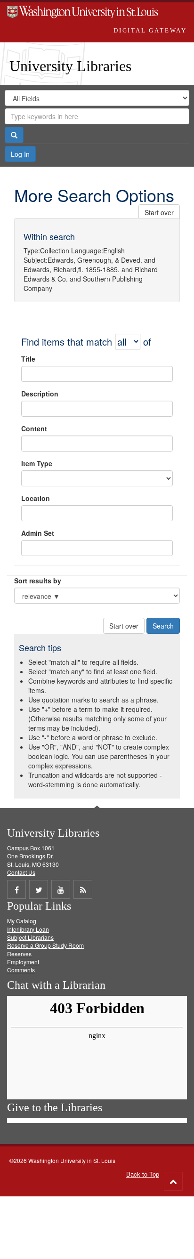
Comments (21, 970)
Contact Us (21, 872)
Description (39, 393)
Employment (23, 962)
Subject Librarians (30, 937)
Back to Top (142, 1174)
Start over (159, 212)
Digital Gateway (150, 30)
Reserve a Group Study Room (45, 945)
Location (35, 498)
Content (34, 428)
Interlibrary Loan (28, 929)
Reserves (19, 954)
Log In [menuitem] (20, 154)
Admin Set (37, 533)
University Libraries (70, 65)
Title (28, 358)
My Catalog (21, 921)
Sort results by (37, 580)
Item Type (36, 463)
